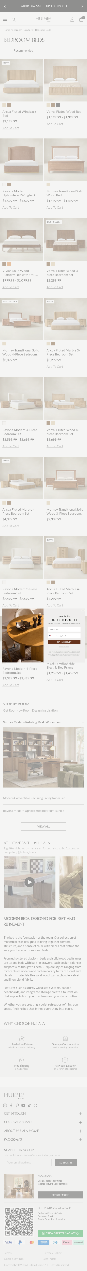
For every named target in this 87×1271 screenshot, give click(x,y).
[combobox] (51, 636)
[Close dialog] (83, 610)
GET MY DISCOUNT (64, 642)
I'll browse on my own (64, 646)
